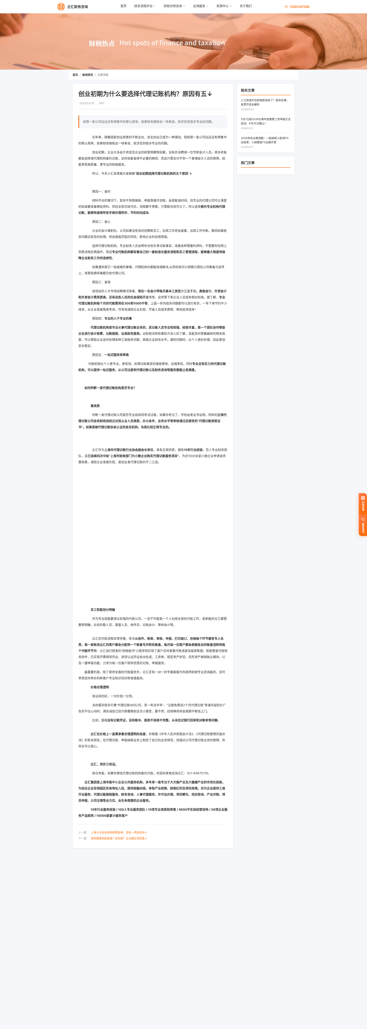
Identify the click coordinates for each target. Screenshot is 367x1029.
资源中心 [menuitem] (222, 6)
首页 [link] (75, 74)
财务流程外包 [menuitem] (143, 6)
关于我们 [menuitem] (246, 6)
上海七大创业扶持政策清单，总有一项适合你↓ (119, 832)
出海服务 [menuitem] (199, 6)
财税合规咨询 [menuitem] (173, 6)
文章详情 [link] (102, 74)
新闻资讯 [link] (87, 74)
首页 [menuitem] (123, 6)
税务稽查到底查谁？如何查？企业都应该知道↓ (119, 838)
